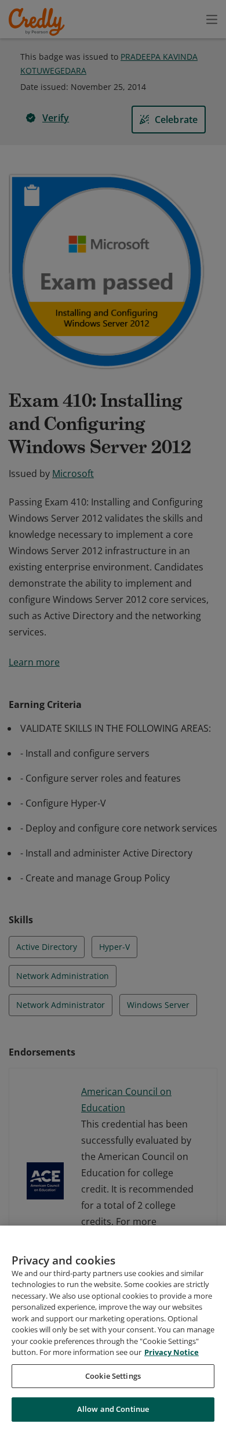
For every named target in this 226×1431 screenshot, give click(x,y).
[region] (113, 1328)
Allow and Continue (113, 1409)
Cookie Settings (113, 1376)
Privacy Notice (171, 1352)
